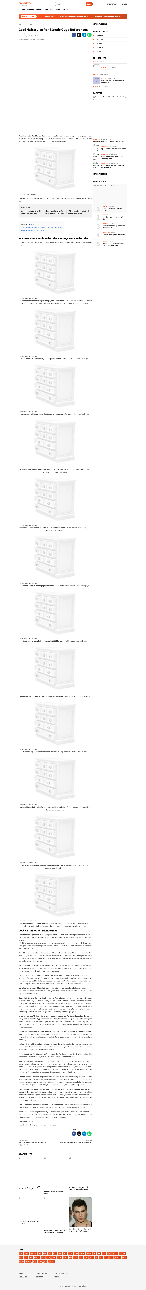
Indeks (56, 1277)
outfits (65, 1257)
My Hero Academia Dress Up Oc (114, 218)
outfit (59, 1257)
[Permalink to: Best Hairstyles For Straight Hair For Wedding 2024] (30, 1171)
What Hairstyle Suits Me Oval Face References (29, 1223)
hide (31, 224)
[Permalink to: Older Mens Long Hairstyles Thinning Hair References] (80, 1171)
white (40, 1261)
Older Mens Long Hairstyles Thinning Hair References (79, 1188)
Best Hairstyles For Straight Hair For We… (109, 141)
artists (100, 47)
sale (81, 1257)
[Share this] (74, 35)
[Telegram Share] (84, 35)
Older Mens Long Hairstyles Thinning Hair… (112, 158)
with (45, 1261)
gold (99, 1253)
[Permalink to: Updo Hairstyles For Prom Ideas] (55, 1173)
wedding (100, 35)
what (34, 1261)
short (91, 1257)
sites (101, 1257)
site (96, 1257)
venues (21, 1261)
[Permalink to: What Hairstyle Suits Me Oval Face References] (30, 1208)
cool (29, 1125)
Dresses (105, 224)
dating (99, 43)
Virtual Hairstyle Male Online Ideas (114, 236)
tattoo (124, 1257)
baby (39, 1253)
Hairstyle (96, 139)
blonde (22, 1125)
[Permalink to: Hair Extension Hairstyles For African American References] (55, 1213)
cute (65, 1253)
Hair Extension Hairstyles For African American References (54, 1231)
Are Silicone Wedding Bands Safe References (123, 16)
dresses (100, 39)
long (31, 1257)
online (54, 1257)
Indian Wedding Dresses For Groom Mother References (44, 16)
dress (99, 51)
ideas (20, 1257)
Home (21, 1274)
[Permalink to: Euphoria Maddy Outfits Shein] (110, 194)
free (94, 1253)
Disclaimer (23, 1277)
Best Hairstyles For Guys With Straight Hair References (80, 1230)
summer (117, 1257)
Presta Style (66, 1286)
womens (51, 1261)
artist (20, 1253)
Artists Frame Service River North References (76, 1141)
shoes (86, 1257)
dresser (82, 1253)
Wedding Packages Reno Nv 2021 (85, 16)
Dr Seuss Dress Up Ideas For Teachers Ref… (114, 227)
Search (89, 4)
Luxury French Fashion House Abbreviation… (112, 81)
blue (60, 1253)
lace (26, 1257)
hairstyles (52, 1125)
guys (35, 1125)
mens (43, 1257)
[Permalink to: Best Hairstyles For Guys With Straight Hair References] (80, 1212)
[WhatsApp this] (89, 35)
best (50, 1253)
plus (70, 1257)
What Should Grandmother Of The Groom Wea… (113, 244)
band (44, 1253)
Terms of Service (60, 1274)
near (48, 1257)
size (106, 1257)
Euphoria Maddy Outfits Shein (112, 209)
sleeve (111, 1257)
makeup (36, 1257)
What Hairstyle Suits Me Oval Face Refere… (112, 166)
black (55, 1253)
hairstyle (43, 1125)
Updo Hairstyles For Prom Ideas (113, 149)
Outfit (95, 61)
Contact (39, 1277)
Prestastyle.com (82, 1286)
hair (108, 1253)
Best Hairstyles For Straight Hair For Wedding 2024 (29, 1188)
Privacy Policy (41, 1274)
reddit (76, 1257)
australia (33, 1253)
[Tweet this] (79, 35)
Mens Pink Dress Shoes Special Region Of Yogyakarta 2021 (33, 1142)
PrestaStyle (25, 2)
